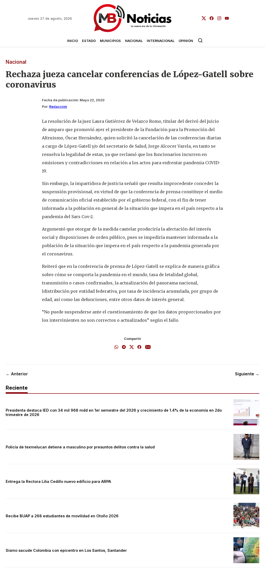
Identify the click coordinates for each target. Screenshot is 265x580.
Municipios (110, 41)
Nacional (134, 41)
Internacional (160, 41)
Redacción (58, 107)
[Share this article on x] (131, 347)
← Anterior (17, 373)
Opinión (186, 41)
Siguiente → (247, 373)
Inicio (72, 41)
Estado (89, 41)
